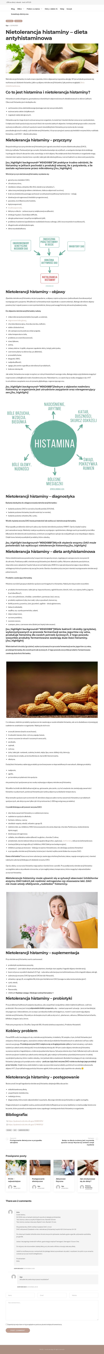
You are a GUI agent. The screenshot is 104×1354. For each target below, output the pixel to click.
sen (15, 1130)
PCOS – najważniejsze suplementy (14, 1181)
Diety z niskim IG (51, 9)
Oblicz (19, 9)
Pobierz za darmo (33, 9)
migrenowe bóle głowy (17, 320)
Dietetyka (9, 21)
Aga (7, 25)
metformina (67, 841)
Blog (13, 9)
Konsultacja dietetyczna (19, 14)
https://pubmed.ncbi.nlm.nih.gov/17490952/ (25, 1124)
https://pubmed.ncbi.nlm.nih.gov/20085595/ (25, 1121)
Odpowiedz (18, 1268)
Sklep (62, 9)
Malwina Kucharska (88, 1187)
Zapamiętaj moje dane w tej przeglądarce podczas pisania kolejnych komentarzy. (34, 1324)
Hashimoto (18, 21)
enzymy (9, 1130)
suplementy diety (24, 1130)
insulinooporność (15, 208)
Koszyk (69, 9)
